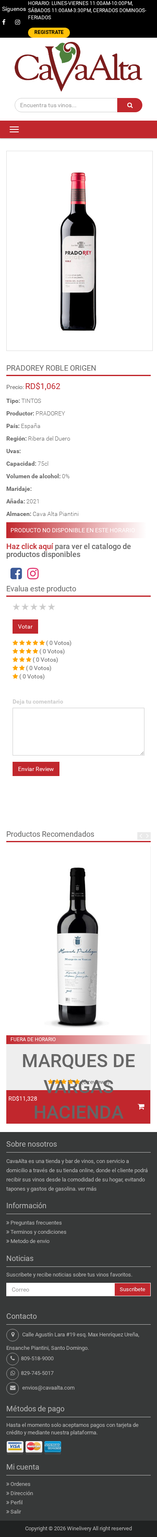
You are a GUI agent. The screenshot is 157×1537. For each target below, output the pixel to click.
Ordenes (20, 1484)
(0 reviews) (95, 1081)
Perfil (16, 1502)
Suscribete (132, 1289)
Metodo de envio (29, 1241)
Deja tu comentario (38, 701)
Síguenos (14, 8)
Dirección (21, 1493)
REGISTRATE (49, 32)
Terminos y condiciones (38, 1232)
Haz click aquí (29, 546)
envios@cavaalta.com (48, 1388)
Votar (25, 626)
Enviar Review (36, 769)
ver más (87, 1189)
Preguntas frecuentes (36, 1223)
